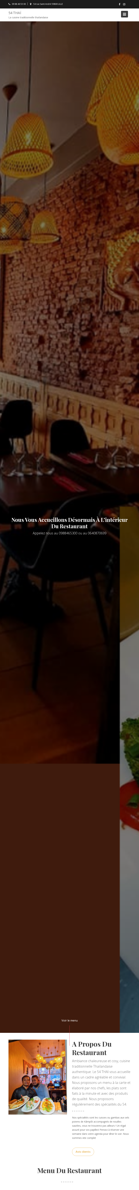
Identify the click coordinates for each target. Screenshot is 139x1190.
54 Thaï (14, 13)
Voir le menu (70, 1020)
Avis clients (83, 1152)
